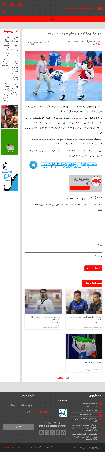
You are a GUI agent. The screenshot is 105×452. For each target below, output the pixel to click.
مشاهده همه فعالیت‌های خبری (80, 188)
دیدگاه (98, 210)
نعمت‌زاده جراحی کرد (93, 362)
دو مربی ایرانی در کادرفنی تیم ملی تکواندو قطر (85, 318)
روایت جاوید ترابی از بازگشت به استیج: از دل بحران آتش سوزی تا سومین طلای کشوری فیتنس (14, 69)
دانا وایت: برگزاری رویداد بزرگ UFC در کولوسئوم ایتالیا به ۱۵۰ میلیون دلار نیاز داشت (5, 93)
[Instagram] (4, 4)
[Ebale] (41, 432)
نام (100, 245)
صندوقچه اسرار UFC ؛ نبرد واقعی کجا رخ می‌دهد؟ (5, 64)
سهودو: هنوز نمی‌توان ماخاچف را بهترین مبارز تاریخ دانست (14, 90)
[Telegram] (12, 4)
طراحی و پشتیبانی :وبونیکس (12, 447)
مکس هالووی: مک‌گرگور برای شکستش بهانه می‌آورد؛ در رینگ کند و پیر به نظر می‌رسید (5, 46)
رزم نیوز (79, 118)
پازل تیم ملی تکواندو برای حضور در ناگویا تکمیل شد (44, 318)
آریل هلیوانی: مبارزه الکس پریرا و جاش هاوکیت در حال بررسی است (14, 44)
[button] (52, 18)
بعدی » (60, 378)
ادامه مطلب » (97, 322)
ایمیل (98, 256)
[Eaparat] (4, 11)
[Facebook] (19, 4)
